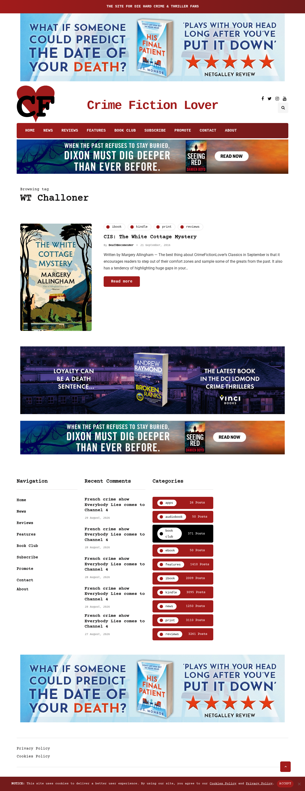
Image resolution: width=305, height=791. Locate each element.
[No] (299, 783)
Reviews (69, 130)
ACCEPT (285, 783)
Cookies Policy (33, 756)
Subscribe (155, 130)
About (231, 130)
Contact (208, 130)
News (48, 130)
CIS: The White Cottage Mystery (150, 237)
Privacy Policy (33, 748)
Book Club (125, 130)
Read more (121, 281)
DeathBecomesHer (121, 245)
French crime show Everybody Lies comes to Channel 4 (115, 505)
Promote (182, 130)
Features (96, 130)
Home (30, 130)
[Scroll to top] (285, 766)
